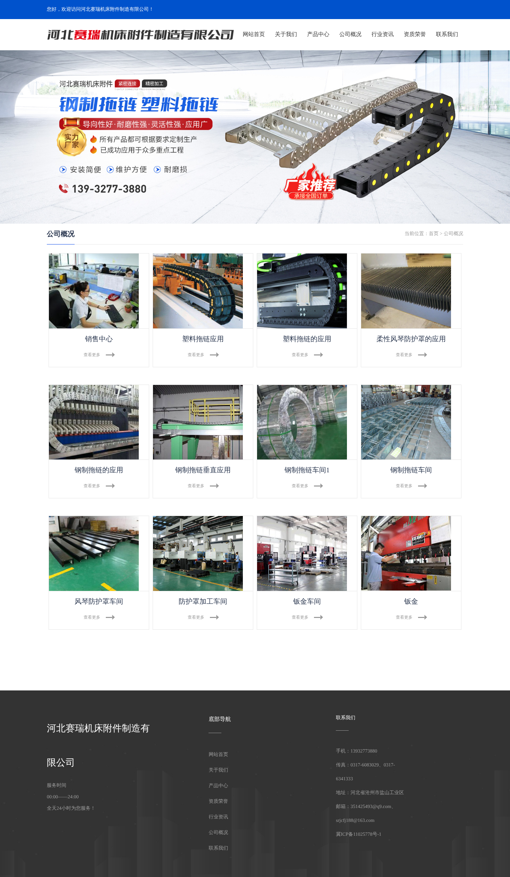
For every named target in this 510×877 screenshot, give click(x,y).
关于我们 (286, 34)
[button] (40, 137)
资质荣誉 (415, 34)
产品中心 (318, 34)
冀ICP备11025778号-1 (358, 834)
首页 (434, 234)
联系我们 (447, 34)
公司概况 (350, 34)
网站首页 (254, 34)
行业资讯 (383, 34)
